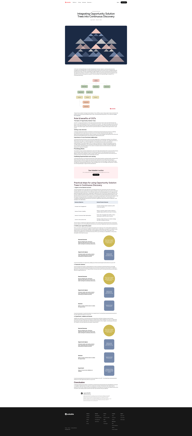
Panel (87, 421)
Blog (112, 423)
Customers (84, 2)
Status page (122, 419)
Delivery (87, 419)
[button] (75, 2)
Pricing (79, 2)
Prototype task (97, 419)
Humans (105, 421)
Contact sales (96, 174)
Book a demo (124, 2)
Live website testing (98, 417)
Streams (87, 417)
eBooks (113, 427)
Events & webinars (115, 425)
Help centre (122, 415)
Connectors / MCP (106, 417)
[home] (68, 2)
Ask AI (104, 415)
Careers (113, 419)
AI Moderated (97, 415)
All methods (97, 421)
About (113, 415)
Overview (87, 415)
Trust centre (122, 417)
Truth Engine (106, 423)
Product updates (114, 429)
